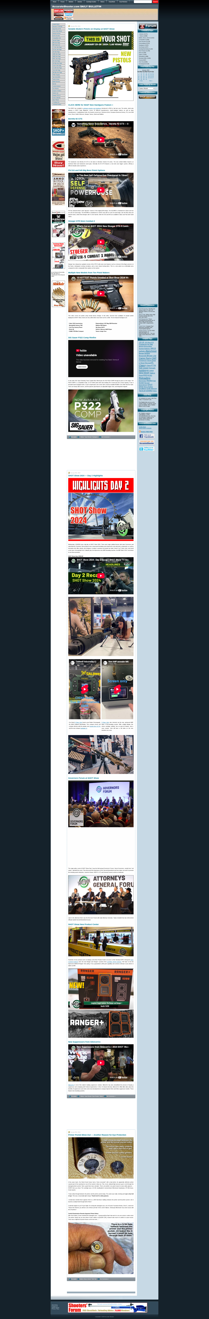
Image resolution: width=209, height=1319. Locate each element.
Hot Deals (141, 47)
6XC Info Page (56, 61)
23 (143, 77)
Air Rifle (150, 344)
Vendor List (55, 93)
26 (151, 77)
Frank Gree (142, 326)
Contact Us (55, 1306)
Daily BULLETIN (56, 28)
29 (141, 79)
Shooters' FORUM (57, 26)
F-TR (153, 365)
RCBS (149, 375)
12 (151, 74)
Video (155, 391)
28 (138, 79)
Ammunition (148, 346)
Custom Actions (56, 86)
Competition (142, 39)
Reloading (141, 56)
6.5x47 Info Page (56, 65)
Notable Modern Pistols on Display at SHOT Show (91, 29)
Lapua (151, 370)
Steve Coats (142, 314)
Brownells (143, 356)
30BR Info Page (56, 56)
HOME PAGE (55, 24)
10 (146, 74)
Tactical (141, 60)
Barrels (54, 84)
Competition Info (56, 38)
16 (143, 76)
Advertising (55, 1305)
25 (149, 77)
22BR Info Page (56, 54)
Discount (148, 363)
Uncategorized (143, 63)
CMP (154, 358)
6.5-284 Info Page (57, 67)
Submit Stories (55, 1307)
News (101, 1096)
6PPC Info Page (56, 58)
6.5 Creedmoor (146, 343)
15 (141, 76)
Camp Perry (145, 358)
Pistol (141, 375)
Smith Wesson (151, 388)
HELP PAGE (55, 100)
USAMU (149, 390)
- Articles (141, 34)
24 (146, 77)
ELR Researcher (143, 308)
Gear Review (88, 437)
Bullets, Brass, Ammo (85, 1279)
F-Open (148, 366)
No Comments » (106, 437)
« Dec (141, 80)
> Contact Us (55, 102)
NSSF (146, 373)
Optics (140, 54)
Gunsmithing (142, 43)
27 (153, 77)
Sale (154, 381)
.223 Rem (147, 342)
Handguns (95, 437)
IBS (147, 370)
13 (153, 74)
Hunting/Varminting (144, 49)
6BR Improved (56, 45)
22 (141, 77)
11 (148, 74)
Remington (142, 381)
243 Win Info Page (57, 63)
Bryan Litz (151, 355)
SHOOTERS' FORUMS (145, 428)
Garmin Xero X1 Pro (95, 726)
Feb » (150, 80)
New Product (95, 1096)
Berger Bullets (144, 353)
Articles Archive (56, 33)
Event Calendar (56, 97)
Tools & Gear (55, 79)
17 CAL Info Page (57, 47)
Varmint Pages (56, 40)
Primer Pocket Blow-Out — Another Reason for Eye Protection (97, 1135)
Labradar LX (84, 728)
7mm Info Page (56, 70)
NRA (141, 373)
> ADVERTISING (56, 104)
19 (151, 76)
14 (138, 76)
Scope (141, 383)
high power (143, 368)
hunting (142, 370)
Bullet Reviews (56, 81)
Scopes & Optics (56, 90)
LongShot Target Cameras (114, 961)
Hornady (152, 368)
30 (143, 79)
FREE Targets (56, 74)
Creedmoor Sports (145, 360)
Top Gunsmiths (56, 77)
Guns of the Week (57, 31)
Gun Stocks (55, 88)
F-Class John (78, 722)
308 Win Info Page (57, 72)
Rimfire (150, 381)
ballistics (142, 351)
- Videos (82, 437)
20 (153, 76)
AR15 (153, 348)
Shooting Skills (143, 58)
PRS (145, 375)
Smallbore (142, 388)
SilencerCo (71, 1085)
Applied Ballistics (144, 349)
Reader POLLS (56, 95)
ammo (141, 346)
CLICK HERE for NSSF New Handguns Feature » (90, 105)
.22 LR (141, 342)
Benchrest (151, 351)
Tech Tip (94, 1279)
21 (138, 77)
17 (146, 76)
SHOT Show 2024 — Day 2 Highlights (85, 476)
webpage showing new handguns (92, 108)
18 (149, 76)
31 (146, 79)
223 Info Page (56, 51)
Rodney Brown (143, 330)
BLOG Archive (56, 35)
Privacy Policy (55, 1309)
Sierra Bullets (148, 387)
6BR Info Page (56, 42)
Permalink (73, 437)
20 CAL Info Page (57, 49)
